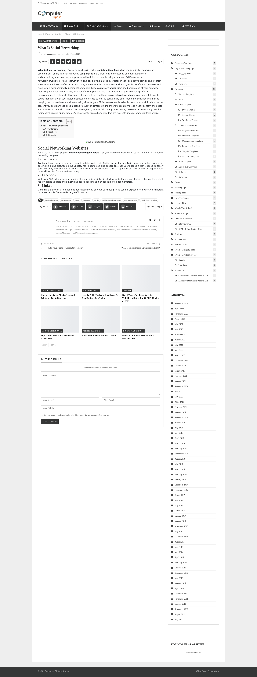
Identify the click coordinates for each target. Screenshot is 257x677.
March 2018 (180, 469)
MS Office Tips (181, 213)
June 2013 (179, 578)
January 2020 (180, 412)
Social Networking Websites (54, 125)
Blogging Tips (184, 74)
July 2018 (179, 464)
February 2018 (181, 474)
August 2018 (180, 459)
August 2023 (180, 319)
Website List (180, 270)
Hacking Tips (180, 187)
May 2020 (179, 397)
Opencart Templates (190, 136)
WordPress (182, 265)
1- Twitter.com (51, 129)
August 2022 (180, 340)
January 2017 (180, 516)
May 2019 (179, 433)
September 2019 (181, 417)
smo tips (96, 200)
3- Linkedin (50, 135)
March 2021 (180, 371)
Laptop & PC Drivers (187, 167)
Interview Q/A (184, 224)
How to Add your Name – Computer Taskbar (62, 248)
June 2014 (179, 547)
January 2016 (180, 521)
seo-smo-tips (86, 200)
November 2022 (181, 334)
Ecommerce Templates (188, 125)
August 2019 (180, 423)
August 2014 (180, 542)
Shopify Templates (190, 151)
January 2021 (180, 381)
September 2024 (181, 303)
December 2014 (181, 537)
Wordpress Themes (190, 120)
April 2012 (179, 588)
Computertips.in (213, 671)
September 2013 (181, 573)
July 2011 (179, 619)
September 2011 (181, 609)
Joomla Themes (188, 115)
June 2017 (179, 500)
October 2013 (180, 568)
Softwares (182, 177)
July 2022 (179, 345)
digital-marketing (66, 200)
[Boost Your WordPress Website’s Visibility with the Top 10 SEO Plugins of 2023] (141, 278)
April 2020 (179, 402)
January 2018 (180, 479)
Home (65, 3)
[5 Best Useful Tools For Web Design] (101, 319)
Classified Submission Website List (193, 276)
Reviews (156, 26)
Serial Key (182, 172)
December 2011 (181, 594)
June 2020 (179, 391)
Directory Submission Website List (193, 281)
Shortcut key (180, 239)
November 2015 (181, 526)
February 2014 (181, 562)
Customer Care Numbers (185, 63)
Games (120, 26)
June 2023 (179, 329)
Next (52, 345)
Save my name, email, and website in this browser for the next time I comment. (76, 415)
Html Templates (185, 162)
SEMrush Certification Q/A (190, 229)
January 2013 (180, 583)
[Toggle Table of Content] (67, 121)
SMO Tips (65, 41)
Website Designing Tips (52, 331)
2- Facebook (51, 132)
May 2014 (179, 552)
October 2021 (180, 366)
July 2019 (179, 428)
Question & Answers (183, 219)
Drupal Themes (188, 110)
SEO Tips (127, 290)
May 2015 (179, 531)
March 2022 (180, 355)
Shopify (181, 260)
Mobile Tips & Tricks (184, 208)
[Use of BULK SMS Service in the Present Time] (141, 319)
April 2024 (179, 309)
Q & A (171, 26)
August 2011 (180, 614)
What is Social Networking (149, 200)
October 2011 (180, 604)
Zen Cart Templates (190, 156)
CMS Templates (185, 105)
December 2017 (181, 485)
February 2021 (181, 376)
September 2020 (181, 386)
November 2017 (181, 490)
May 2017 (179, 505)
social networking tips (130, 200)
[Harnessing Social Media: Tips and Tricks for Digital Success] (60, 278)
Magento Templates (190, 130)
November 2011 (181, 599)
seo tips (77, 200)
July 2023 (179, 324)
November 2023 (181, 314)
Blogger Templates (186, 94)
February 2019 (181, 449)
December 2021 (181, 360)
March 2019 (180, 443)
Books (181, 99)
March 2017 (180, 511)
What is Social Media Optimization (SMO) (140, 248)
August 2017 (180, 495)
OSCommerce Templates (192, 141)
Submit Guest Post (96, 3)
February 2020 (181, 407)
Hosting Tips (180, 193)
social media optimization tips (111, 200)
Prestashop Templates (191, 146)
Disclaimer (73, 3)
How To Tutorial (50, 26)
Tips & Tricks (73, 26)
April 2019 (179, 438)
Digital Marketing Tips (49, 41)
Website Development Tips (186, 255)
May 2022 (179, 350)
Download (137, 26)
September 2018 (181, 454)
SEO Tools (190, 26)
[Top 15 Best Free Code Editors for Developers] (60, 319)
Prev (45, 345)
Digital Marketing (98, 26)
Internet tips (180, 203)
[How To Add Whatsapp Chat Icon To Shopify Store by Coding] (101, 278)
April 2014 (179, 557)
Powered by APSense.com (193, 652)
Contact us (83, 3)
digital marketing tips (51, 200)
